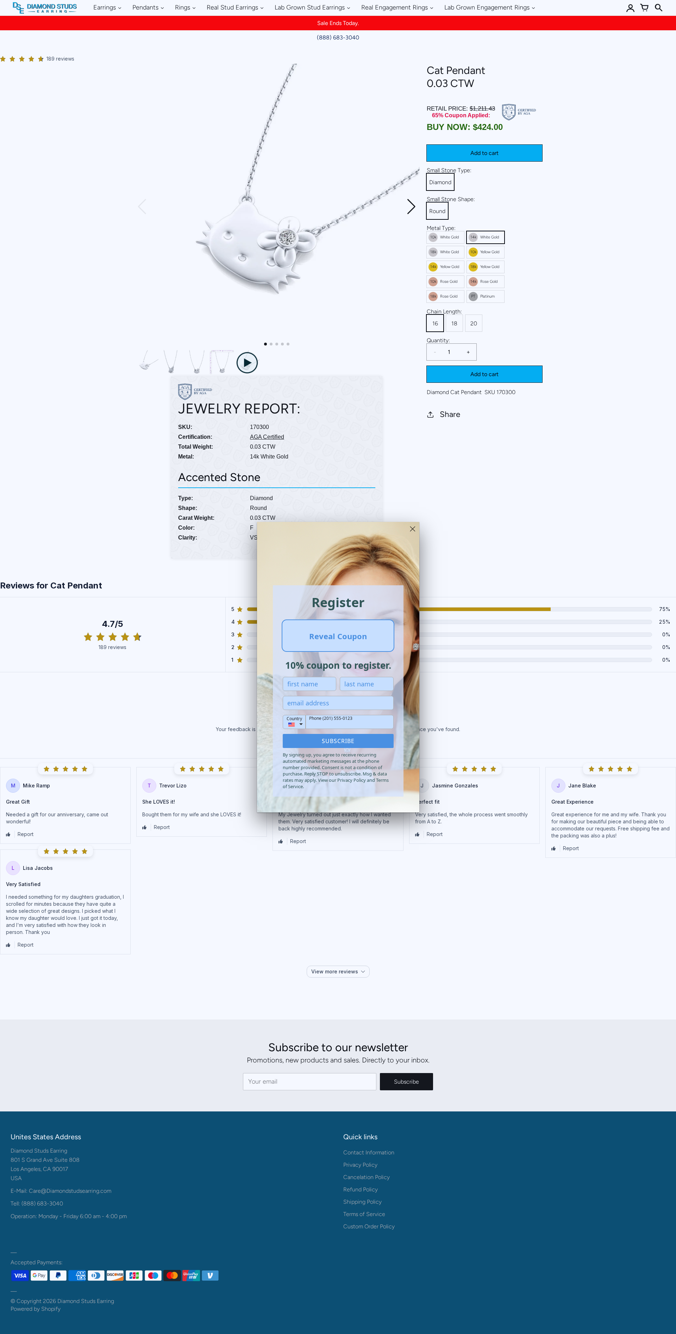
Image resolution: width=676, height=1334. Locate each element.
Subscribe (338, 741)
